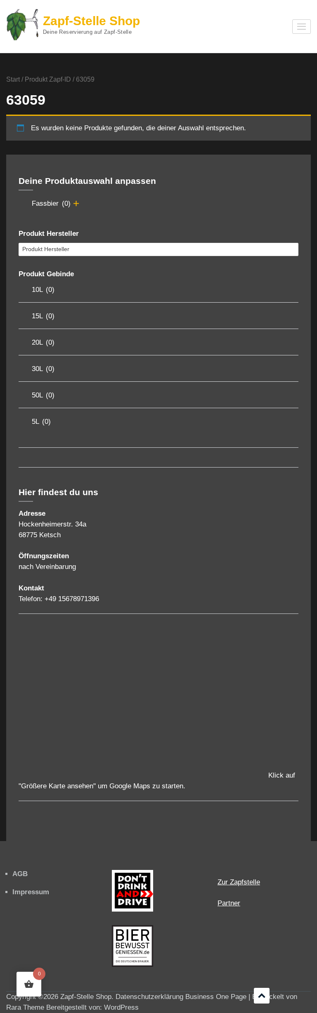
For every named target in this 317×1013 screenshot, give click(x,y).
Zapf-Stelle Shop (91, 21)
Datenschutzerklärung (149, 997)
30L (43, 369)
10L (43, 290)
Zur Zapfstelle (239, 882)
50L (43, 395)
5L (41, 421)
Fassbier (51, 203)
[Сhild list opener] (76, 203)
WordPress (121, 1007)
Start (13, 79)
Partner (229, 903)
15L (43, 316)
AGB (20, 874)
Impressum (30, 892)
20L (43, 342)
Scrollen (262, 996)
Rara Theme (25, 1007)
